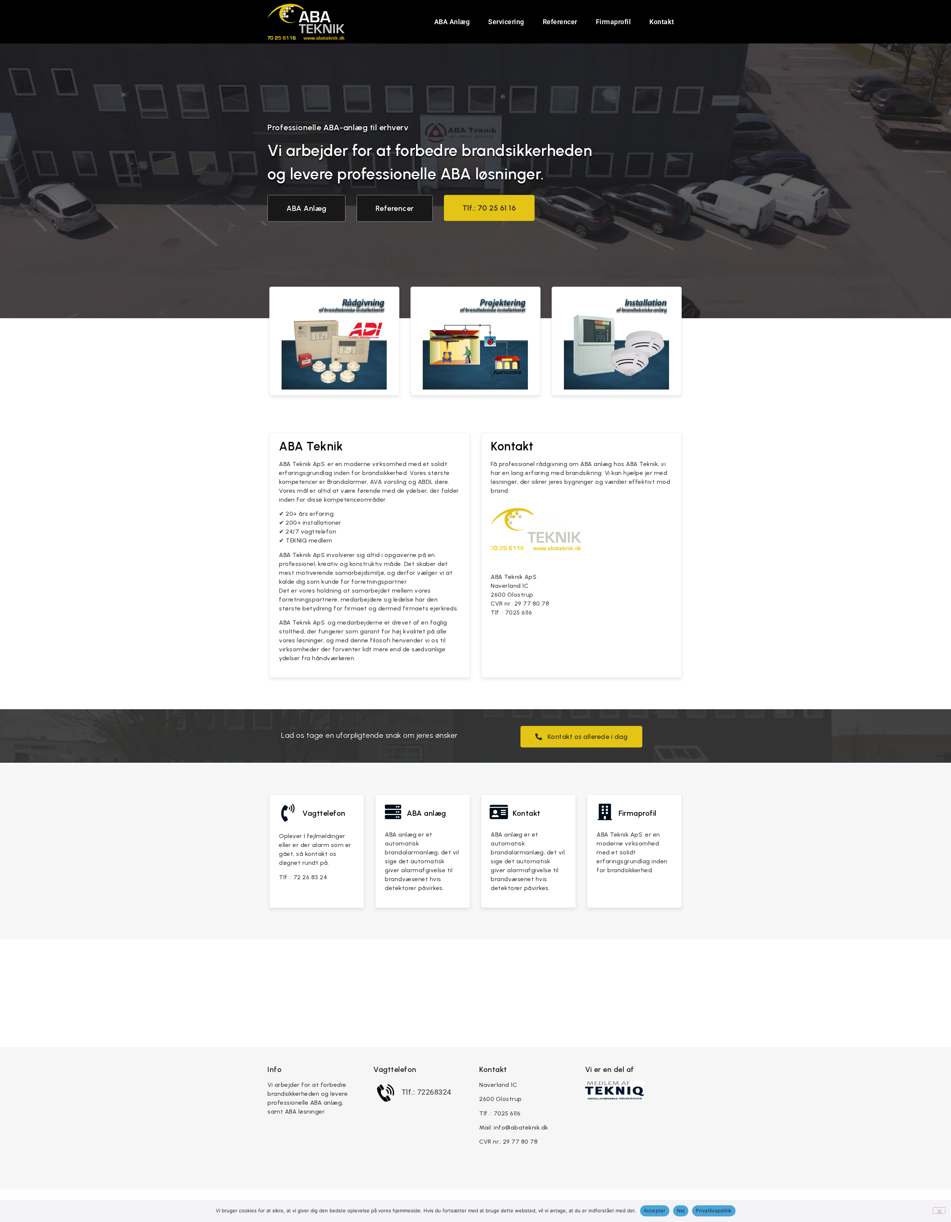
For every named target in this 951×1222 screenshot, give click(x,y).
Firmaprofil (613, 22)
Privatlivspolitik (713, 1210)
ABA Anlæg (452, 22)
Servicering (506, 22)
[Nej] (939, 1210)
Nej (681, 1210)
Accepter (655, 1210)
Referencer (560, 22)
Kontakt (661, 22)
